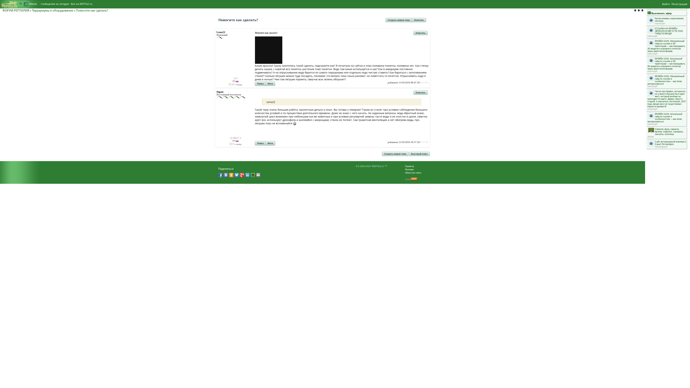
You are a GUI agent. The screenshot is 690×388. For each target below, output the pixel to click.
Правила (409, 166)
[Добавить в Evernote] (253, 175)
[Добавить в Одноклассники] (231, 175)
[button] (398, 20)
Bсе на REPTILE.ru (81, 4)
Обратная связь (413, 173)
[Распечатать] (258, 175)
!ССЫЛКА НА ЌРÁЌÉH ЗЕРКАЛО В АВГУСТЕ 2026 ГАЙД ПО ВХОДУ (669, 31)
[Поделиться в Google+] (242, 175)
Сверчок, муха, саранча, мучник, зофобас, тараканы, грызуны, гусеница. (669, 131)
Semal (650, 136)
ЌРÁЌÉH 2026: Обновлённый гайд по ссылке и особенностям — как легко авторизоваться (665, 80)
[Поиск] (21, 3)
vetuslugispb (661, 147)
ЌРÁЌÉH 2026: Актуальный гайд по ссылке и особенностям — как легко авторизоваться (664, 118)
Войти (666, 4)
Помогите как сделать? (92, 10)
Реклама (409, 169)
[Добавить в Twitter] (236, 175)
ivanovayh (660, 23)
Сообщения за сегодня (55, 4)
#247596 (424, 142)
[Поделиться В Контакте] (226, 175)
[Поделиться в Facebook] (220, 175)
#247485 (424, 82)
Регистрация (679, 4)
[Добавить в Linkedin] (247, 175)
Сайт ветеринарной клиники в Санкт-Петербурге (670, 143)
